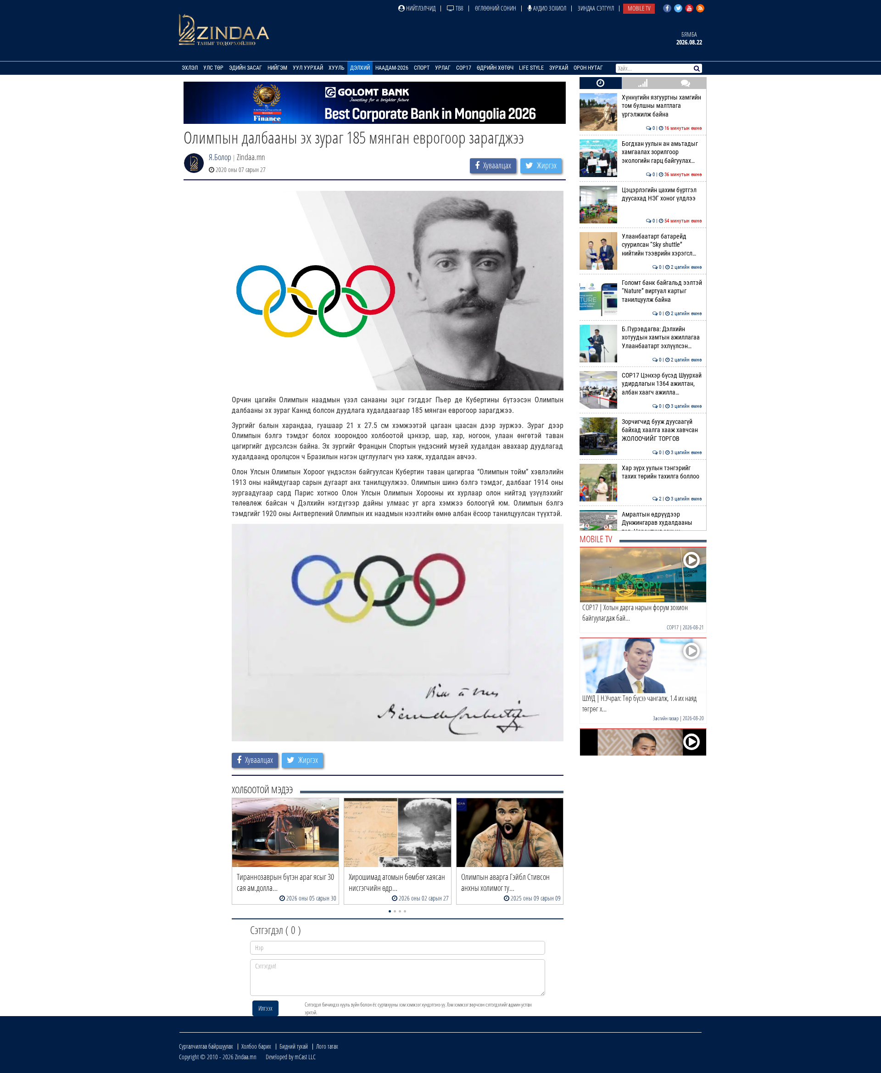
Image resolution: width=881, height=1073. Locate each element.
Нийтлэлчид (420, 8)
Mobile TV (639, 8)
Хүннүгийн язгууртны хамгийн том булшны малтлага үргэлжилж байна (662, 106)
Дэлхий (360, 68)
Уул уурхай (308, 68)
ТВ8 (458, 8)
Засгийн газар (666, 718)
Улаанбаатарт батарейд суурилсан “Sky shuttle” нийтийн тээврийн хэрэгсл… (662, 245)
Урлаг (443, 68)
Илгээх (265, 1008)
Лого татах (327, 1046)
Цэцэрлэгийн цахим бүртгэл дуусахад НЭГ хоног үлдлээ (662, 194)
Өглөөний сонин (495, 8)
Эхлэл (190, 68)
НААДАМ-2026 (391, 68)
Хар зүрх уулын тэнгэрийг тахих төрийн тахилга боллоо (662, 472)
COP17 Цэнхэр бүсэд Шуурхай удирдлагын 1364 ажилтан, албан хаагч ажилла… (662, 384)
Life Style (531, 68)
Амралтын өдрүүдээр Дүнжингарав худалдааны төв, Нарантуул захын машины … (662, 527)
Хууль (337, 68)
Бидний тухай (293, 1046)
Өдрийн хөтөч (495, 68)
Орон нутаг (588, 68)
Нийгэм (277, 68)
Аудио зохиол (549, 8)
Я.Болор (220, 156)
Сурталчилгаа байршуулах (206, 1046)
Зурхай (558, 68)
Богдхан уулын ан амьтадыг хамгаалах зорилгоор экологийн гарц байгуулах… (662, 152)
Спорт (421, 68)
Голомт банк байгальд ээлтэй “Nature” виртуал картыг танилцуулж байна (662, 291)
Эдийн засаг (245, 68)
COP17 (463, 68)
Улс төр (213, 68)
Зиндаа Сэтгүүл (596, 8)
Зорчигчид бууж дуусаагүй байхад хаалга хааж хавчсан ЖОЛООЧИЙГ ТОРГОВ (662, 430)
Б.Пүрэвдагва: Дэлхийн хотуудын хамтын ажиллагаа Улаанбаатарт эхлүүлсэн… (662, 337)
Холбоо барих (256, 1046)
